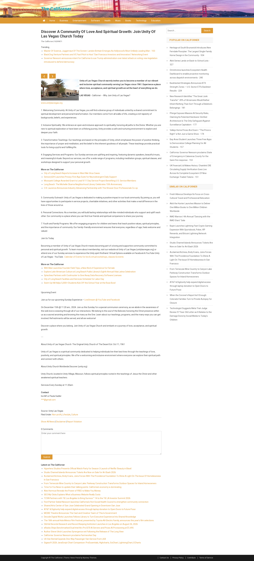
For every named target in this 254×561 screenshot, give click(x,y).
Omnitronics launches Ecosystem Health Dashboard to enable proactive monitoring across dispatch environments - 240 (189, 74)
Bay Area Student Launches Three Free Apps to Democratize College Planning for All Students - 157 (191, 143)
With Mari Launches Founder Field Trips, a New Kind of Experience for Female (79, 268)
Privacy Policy (178, 558)
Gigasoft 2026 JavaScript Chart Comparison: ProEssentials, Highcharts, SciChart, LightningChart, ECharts (92, 542)
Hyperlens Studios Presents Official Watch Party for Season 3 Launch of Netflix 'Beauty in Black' (88, 468)
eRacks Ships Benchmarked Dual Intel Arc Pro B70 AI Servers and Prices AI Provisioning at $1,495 (89, 528)
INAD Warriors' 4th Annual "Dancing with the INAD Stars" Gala (190, 218)
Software (95, 20)
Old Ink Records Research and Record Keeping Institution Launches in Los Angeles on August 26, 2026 (91, 524)
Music (118, 20)
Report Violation (74, 421)
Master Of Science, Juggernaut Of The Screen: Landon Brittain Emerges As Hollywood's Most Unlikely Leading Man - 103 (99, 51)
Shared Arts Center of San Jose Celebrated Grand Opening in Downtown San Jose (82, 505)
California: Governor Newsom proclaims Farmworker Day (70, 535)
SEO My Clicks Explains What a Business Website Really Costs (72, 494)
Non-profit (57, 414)
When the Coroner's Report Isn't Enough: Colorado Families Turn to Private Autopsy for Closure (191, 299)
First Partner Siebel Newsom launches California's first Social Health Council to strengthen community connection (96, 502)
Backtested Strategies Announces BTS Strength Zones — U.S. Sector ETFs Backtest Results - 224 (190, 87)
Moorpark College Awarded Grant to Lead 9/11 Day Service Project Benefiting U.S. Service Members (90, 181)
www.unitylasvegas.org (51, 103)
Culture (74, 414)
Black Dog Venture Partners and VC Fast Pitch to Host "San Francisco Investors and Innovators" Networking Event (96, 54)
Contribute (191, 558)
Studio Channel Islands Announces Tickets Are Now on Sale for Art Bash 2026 (80, 472)
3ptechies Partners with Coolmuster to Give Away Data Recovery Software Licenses (83, 275)
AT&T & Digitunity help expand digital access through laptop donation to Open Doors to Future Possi (90, 509)
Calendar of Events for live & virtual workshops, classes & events (94, 257)
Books (128, 20)
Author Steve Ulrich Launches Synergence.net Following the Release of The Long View (84, 531)
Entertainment (79, 20)
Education (156, 20)
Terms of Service (206, 558)
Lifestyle (66, 414)
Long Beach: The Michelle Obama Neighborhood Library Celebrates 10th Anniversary (83, 184)
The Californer (56, 9)
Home (52, 20)
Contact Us (164, 558)
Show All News (48, 421)
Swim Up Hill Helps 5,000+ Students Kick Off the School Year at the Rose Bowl (80, 283)
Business (64, 20)
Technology (141, 20)
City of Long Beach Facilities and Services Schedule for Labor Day (74, 279)
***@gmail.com (48, 400)
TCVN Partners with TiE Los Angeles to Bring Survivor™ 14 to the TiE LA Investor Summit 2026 (87, 498)
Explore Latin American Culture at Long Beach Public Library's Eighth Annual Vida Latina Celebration (90, 272)
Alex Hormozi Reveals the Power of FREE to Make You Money (72, 491)
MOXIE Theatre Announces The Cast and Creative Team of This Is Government (80, 513)
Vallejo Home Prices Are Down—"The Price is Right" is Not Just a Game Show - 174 (190, 132)
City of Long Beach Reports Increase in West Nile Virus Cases (72, 173)
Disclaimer (61, 421)
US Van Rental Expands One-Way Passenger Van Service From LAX (75, 539)
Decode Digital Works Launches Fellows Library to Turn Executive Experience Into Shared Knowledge (90, 517)
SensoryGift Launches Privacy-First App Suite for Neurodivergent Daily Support (80, 177)
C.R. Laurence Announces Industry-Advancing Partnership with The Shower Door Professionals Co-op (91, 188)
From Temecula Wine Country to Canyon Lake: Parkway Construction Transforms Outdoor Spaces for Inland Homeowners (100, 483)
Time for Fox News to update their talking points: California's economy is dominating (82, 487)
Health (108, 20)
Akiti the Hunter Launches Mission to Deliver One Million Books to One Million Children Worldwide (190, 207)
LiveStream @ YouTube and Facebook (102, 300)
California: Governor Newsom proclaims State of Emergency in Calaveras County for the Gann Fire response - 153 (191, 156)
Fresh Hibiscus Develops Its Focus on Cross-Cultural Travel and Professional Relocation (190, 196)
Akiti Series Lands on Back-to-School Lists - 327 (190, 63)
